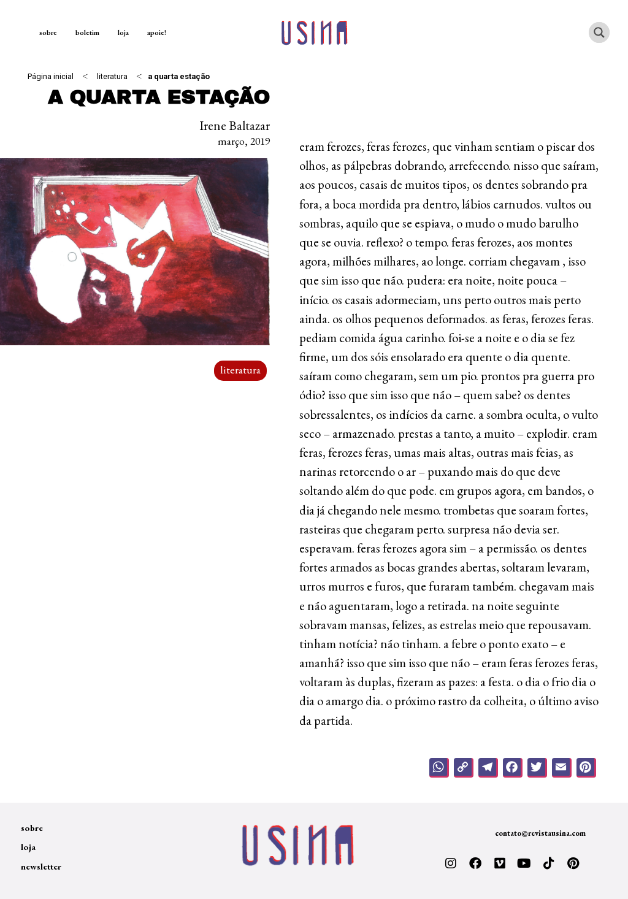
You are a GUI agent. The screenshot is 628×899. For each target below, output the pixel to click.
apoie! (156, 32)
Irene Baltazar (234, 125)
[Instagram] (450, 863)
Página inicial (51, 76)
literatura (112, 76)
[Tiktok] (549, 863)
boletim (87, 32)
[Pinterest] (573, 863)
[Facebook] (475, 863)
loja (123, 32)
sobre (48, 32)
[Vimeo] (500, 863)
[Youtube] (524, 863)
